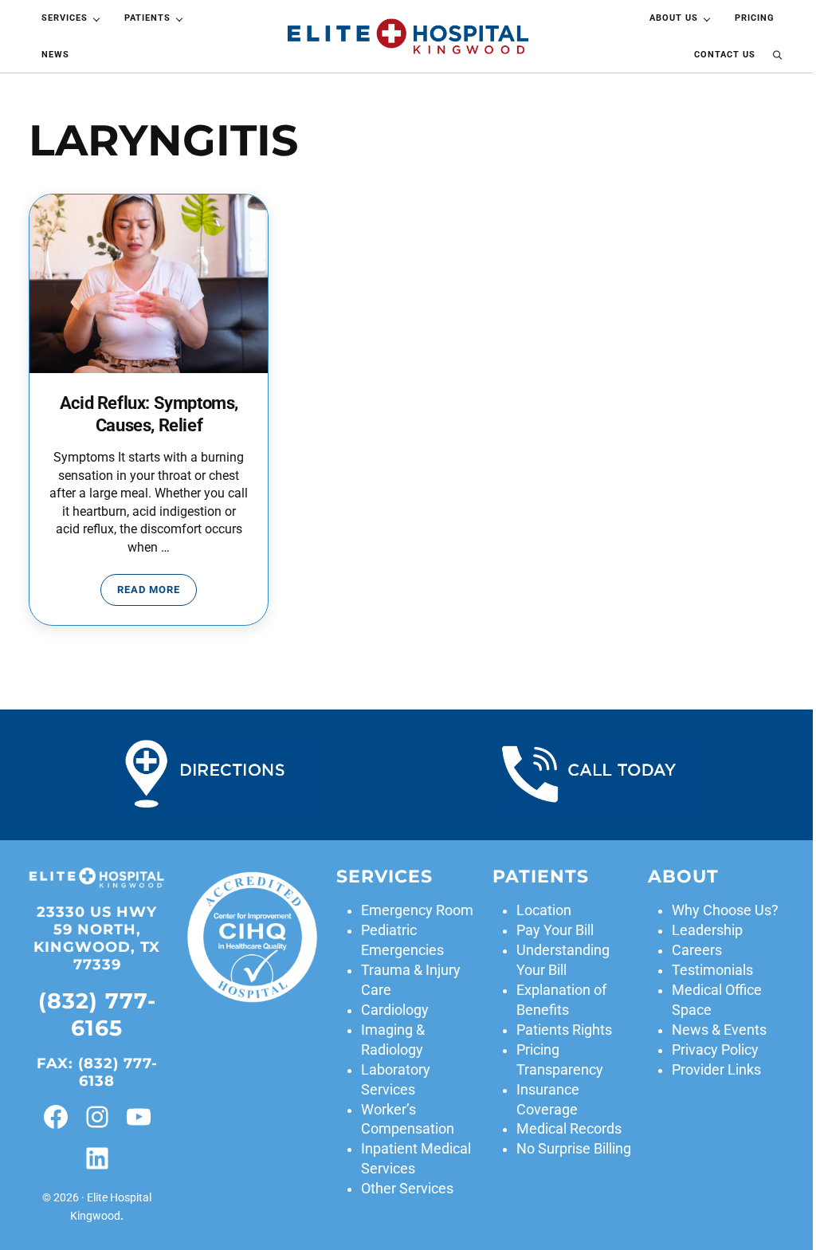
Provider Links (716, 1070)
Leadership (707, 930)
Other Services (407, 1189)
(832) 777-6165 (97, 1014)
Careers (697, 950)
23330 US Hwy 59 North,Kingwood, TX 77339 (96, 938)
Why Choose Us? (725, 910)
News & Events (719, 1030)
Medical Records (569, 1129)
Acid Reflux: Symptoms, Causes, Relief (149, 414)
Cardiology (395, 1010)
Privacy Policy (715, 1050)
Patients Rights (564, 1030)
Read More (157, 592)
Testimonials (712, 970)
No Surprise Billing (573, 1149)
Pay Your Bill (555, 930)
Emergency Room (417, 910)
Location (543, 910)
